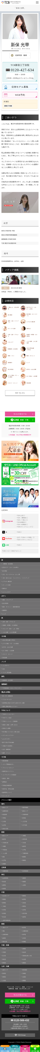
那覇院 (24, 980)
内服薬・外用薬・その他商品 (32, 335)
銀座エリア (25, 811)
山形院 (24, 885)
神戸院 (24, 934)
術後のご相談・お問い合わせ (9, 725)
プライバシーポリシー (8, 768)
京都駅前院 (25, 931)
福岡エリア (5, 970)
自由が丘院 (5, 828)
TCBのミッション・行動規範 (9, 721)
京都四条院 (5, 934)
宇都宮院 (4, 849)
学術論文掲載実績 (7, 785)
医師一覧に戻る (20, 393)
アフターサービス (7, 699)
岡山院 (4, 948)
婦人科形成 (10, 369)
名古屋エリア (5, 895)
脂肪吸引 (10, 362)
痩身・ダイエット (31, 355)
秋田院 (4, 888)
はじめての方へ (6, 739)
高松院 (4, 959)
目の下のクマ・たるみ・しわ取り (31, 308)
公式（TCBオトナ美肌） (25, 537)
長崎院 (4, 977)
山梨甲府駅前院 (6, 920)
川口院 (24, 842)
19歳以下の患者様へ (7, 746)
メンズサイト (5, 665)
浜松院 (24, 902)
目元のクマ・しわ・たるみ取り (10, 567)
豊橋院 (4, 899)
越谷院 (24, 846)
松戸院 (4, 860)
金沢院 (24, 909)
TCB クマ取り (21, 520)
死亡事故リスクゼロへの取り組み (11, 732)
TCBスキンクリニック (24, 527)
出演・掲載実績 (6, 749)
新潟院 (4, 913)
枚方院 (24, 927)
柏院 (3, 856)
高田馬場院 (25, 807)
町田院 (24, 818)
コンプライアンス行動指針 (9, 775)
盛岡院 (4, 885)
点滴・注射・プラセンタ (13, 335)
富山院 (4, 917)
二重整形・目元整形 (7, 564)
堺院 (3, 931)
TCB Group (21, 1035)
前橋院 (4, 863)
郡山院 (4, 881)
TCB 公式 (20, 515)
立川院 (4, 821)
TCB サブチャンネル (23, 539)
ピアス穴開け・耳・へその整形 (13, 376)
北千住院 (24, 825)
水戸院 (24, 849)
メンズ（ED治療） (7, 672)
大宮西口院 (5, 842)
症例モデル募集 (6, 728)
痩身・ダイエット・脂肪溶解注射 (11, 607)
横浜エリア (5, 835)
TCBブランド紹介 (7, 718)
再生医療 (29, 383)
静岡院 (4, 902)
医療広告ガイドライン (8, 771)
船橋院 (24, 856)
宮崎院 (24, 973)
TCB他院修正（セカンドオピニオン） (12, 688)
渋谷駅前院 (25, 814)
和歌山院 (4, 941)
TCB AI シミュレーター (8, 714)
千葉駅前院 (25, 853)
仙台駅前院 (5, 878)
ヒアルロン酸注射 (31, 321)
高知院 (4, 962)
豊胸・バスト (11, 355)
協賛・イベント (6, 753)
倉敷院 (24, 948)
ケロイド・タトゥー (13, 383)
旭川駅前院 (25, 871)
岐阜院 (24, 899)
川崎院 (24, 835)
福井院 (24, 917)
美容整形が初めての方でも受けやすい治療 (13, 703)
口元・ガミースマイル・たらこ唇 (11, 574)
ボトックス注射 (11, 328)
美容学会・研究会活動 (8, 789)
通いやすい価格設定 (7, 696)
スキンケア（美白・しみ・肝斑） (11, 628)
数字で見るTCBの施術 (8, 742)
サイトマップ (5, 796)
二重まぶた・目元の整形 (13, 308)
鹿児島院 (24, 970)
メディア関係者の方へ (8, 764)
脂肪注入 (29, 328)
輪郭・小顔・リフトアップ (13, 321)
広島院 (4, 952)
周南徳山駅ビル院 (27, 955)
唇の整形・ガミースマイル (32, 315)
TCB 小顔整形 (21, 524)
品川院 (4, 825)
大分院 (4, 980)
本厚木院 (24, 839)
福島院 (24, 878)
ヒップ (28, 362)
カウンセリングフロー (8, 735)
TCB (18, 532)
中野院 (4, 818)
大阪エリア (5, 927)
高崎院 (24, 860)
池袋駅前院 (5, 811)
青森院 (24, 881)
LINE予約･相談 (35, 1051)
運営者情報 (5, 761)
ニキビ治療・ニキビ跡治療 (32, 342)
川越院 (4, 846)
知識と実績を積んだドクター (9, 706)
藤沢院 (4, 839)
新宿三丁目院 (8, 106)
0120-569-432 (21, 1020)
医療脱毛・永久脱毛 (13, 349)
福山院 (24, 952)
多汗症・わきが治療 (31, 369)
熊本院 (4, 973)
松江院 (4, 955)
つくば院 (4, 853)
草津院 (24, 941)
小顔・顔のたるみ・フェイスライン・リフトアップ (15, 578)
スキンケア (10, 342)
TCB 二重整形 (21, 518)
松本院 (4, 909)
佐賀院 (24, 977)
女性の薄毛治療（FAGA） (30, 349)
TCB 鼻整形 (21, 522)
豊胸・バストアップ (7, 600)
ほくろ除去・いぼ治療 (32, 376)
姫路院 (4, 938)
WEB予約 (25, 1051)
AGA (3, 669)
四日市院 (24, 913)
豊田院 (24, 895)
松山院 (24, 959)
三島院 (4, 906)
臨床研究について (7, 792)
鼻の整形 (10, 314)
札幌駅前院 (5, 871)
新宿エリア (5, 807)
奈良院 (24, 938)
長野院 (24, 906)
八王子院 (24, 821)
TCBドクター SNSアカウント (12, 551)
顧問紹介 (4, 782)
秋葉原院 (4, 814)
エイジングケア (6, 592)
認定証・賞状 (5, 778)
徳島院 (24, 962)
